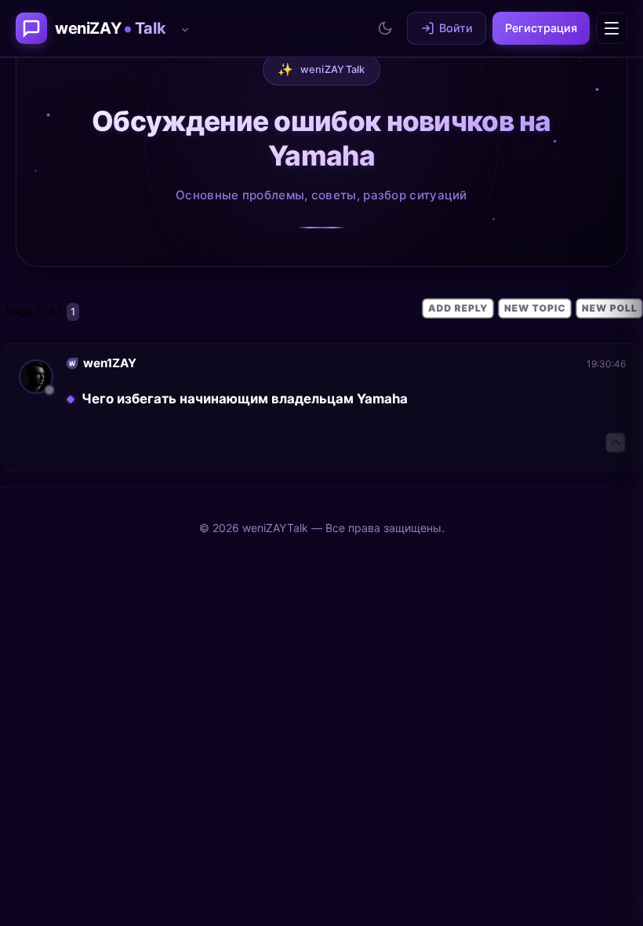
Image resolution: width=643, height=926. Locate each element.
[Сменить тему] (385, 28)
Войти (456, 28)
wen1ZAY (109, 363)
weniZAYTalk (321, 69)
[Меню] (611, 28)
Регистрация (541, 28)
